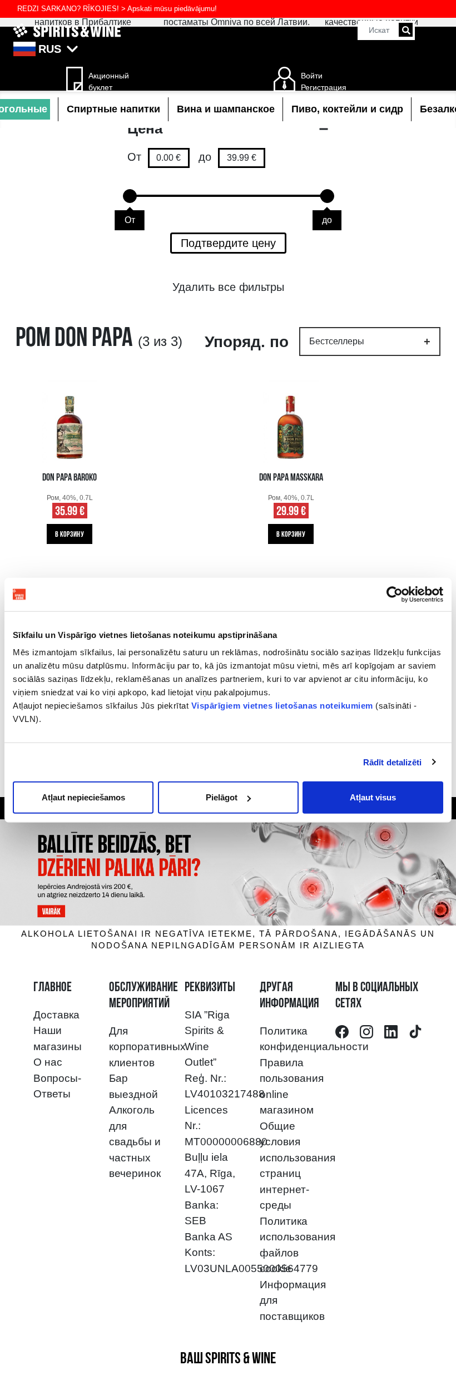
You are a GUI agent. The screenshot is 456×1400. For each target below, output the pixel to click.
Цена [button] (144, 128)
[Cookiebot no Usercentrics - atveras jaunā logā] (394, 594)
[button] (228, 49)
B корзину (69, 535)
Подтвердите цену (228, 243)
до (205, 157)
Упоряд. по (247, 341)
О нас (47, 1062)
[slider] (130, 196)
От (134, 157)
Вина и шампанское (226, 109)
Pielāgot (221, 797)
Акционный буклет (105, 81)
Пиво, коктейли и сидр (347, 109)
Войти (312, 75)
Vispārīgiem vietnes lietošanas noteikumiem (282, 705)
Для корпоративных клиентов (147, 1046)
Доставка (56, 1015)
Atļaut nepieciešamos (83, 797)
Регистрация (323, 87)
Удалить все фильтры (228, 287)
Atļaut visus (373, 797)
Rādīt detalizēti (392, 761)
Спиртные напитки (113, 109)
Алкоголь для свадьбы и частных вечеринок (135, 1141)
